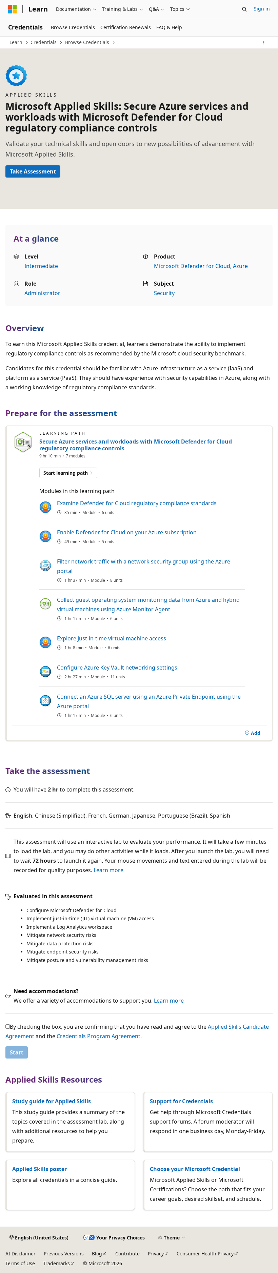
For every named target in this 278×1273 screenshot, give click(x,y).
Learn (15, 42)
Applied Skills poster (39, 1169)
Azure (240, 266)
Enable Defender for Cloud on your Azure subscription (127, 532)
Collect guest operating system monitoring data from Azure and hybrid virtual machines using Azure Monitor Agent (148, 604)
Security (164, 293)
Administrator (42, 293)
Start (16, 1052)
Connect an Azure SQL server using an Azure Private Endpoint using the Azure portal (149, 701)
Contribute (127, 1253)
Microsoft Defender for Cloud (192, 266)
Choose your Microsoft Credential (195, 1169)
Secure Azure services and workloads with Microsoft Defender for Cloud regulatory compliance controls (135, 445)
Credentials (44, 42)
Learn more (108, 870)
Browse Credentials (87, 42)
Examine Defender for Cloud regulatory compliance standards (137, 503)
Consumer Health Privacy (205, 1253)
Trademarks (56, 1263)
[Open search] (244, 9)
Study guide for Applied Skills (51, 1101)
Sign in (262, 8)
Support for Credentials (181, 1101)
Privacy (156, 1253)
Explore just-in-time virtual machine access (111, 638)
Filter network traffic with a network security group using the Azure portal (143, 566)
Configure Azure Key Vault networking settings (117, 667)
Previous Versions (64, 1253)
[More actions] (264, 42)
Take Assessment (33, 171)
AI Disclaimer (20, 1253)
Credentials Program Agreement (98, 1036)
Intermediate (41, 266)
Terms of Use (20, 1263)
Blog (97, 1253)
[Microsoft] (12, 9)
